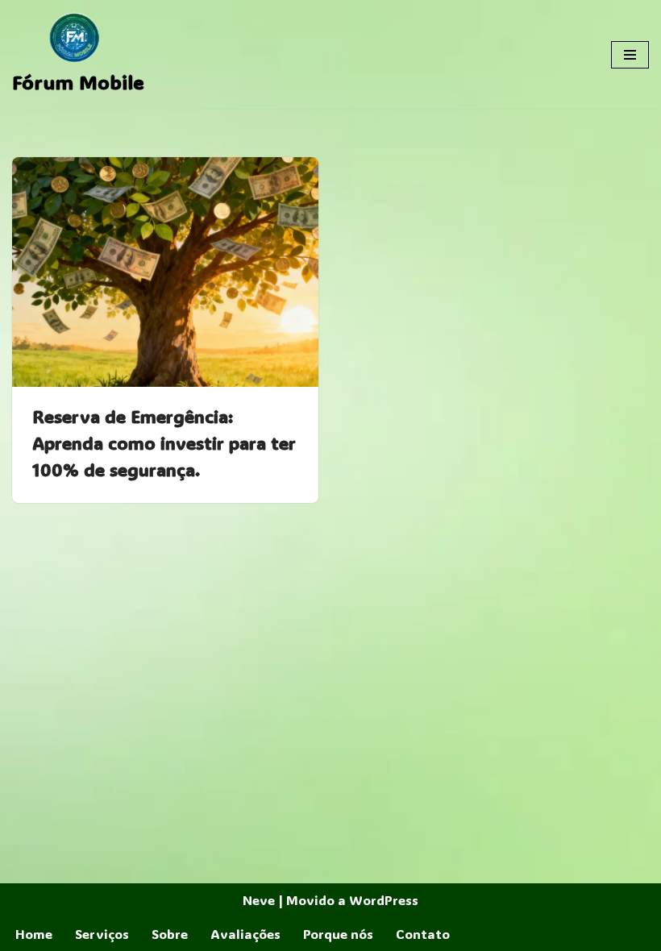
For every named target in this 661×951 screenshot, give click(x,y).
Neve (259, 899)
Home (33, 933)
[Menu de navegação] (630, 55)
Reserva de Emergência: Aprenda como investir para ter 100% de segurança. (164, 443)
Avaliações (245, 933)
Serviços (102, 933)
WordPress (383, 899)
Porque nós (338, 933)
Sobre (170, 933)
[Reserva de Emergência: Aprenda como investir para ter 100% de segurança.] (165, 272)
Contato (423, 933)
